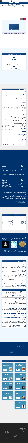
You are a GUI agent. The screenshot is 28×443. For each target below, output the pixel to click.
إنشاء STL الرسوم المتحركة (8, 184)
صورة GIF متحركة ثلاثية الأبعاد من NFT (22, 429)
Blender (2, 186)
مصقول (9, 108)
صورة (2, 167)
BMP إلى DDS (18, 346)
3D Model (3, 181)
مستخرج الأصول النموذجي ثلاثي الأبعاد (14, 430)
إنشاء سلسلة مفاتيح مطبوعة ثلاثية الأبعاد (22, 435)
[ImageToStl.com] (14, 1)
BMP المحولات (15, 170)
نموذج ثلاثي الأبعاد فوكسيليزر (14, 184)
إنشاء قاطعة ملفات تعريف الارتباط (9, 170)
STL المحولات (19, 184)
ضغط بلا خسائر (11, 177)
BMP (5, 5)
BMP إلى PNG (24, 346)
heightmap (22, 251)
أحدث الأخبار (14, 360)
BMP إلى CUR (11, 352)
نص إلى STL (16, 434)
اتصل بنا (8, 434)
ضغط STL (4, 184)
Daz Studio (5, 186)
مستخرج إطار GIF (16, 436)
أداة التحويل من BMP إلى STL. (7, 250)
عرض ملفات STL (3, 185)
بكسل (13, 271)
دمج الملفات (16, 435)
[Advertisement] (7, 12)
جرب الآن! (5, 33)
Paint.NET (3, 171)
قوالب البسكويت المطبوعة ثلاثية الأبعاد (22, 431)
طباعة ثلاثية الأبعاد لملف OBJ (23, 428)
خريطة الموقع (7, 433)
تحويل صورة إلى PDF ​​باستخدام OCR (22, 433)
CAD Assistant (10, 186)
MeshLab (7, 186)
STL (2, 179)
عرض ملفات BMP (4, 170)
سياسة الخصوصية (7, 432)
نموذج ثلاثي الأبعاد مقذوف (17, 251)
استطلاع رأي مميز (7, 431)
